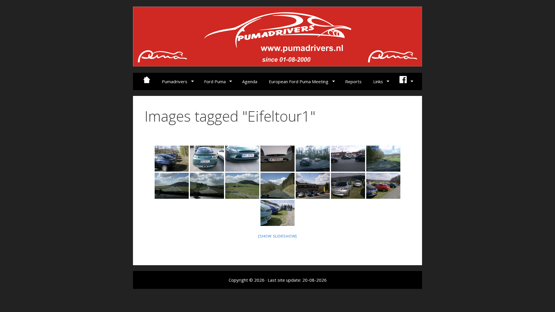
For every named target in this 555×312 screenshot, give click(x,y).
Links (378, 81)
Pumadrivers (174, 81)
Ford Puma (215, 81)
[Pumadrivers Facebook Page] (406, 81)
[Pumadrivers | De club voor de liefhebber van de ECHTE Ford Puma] (277, 36)
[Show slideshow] (277, 236)
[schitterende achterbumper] (207, 159)
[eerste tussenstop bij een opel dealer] (313, 186)
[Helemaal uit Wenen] (277, 159)
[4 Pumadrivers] (172, 159)
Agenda (249, 81)
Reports (353, 81)
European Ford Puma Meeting (298, 81)
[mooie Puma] (242, 159)
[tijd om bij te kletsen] (277, 213)
